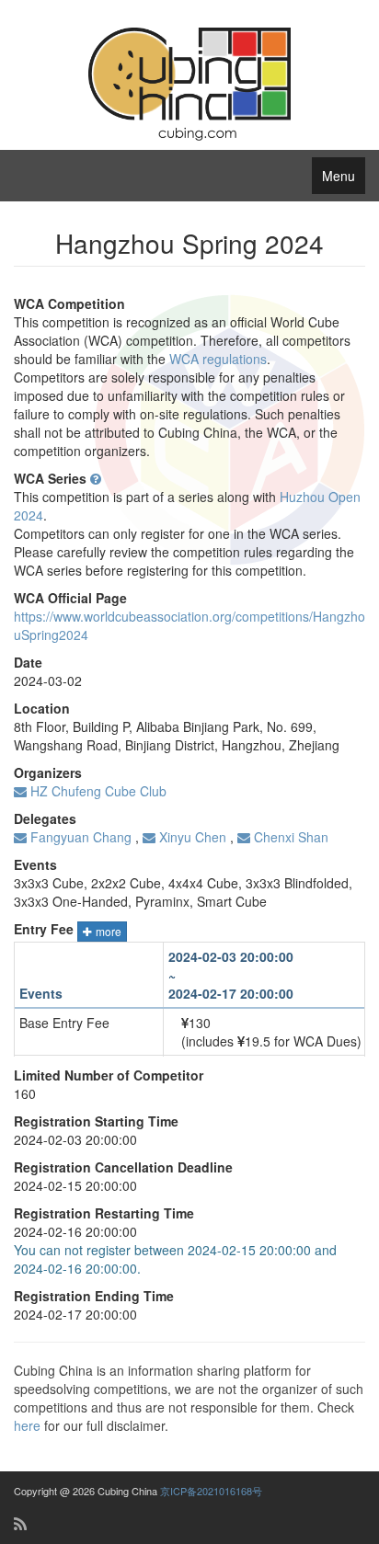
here (27, 1425)
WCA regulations (218, 358)
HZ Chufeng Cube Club (97, 791)
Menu (338, 175)
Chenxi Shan (289, 837)
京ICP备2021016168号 (211, 1490)
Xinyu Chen (190, 837)
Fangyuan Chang (79, 837)
